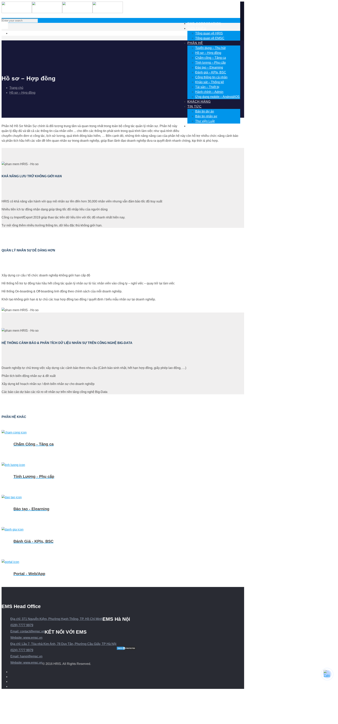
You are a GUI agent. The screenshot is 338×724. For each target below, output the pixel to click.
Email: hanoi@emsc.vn (26, 656)
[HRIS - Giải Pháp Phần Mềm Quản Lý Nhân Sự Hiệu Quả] (62, 11)
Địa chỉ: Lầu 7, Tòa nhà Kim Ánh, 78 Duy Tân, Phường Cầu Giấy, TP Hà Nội (63, 644)
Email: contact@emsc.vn (27, 631)
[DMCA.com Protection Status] (126, 649)
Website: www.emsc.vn (26, 637)
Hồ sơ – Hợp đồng (22, 92)
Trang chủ (16, 87)
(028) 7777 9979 (21, 625)
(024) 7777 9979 (21, 650)
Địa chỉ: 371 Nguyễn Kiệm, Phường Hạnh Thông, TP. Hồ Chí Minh (56, 619)
